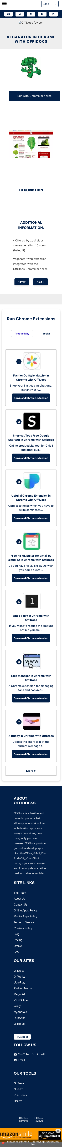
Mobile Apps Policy (25, 916)
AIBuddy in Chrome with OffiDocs (31, 736)
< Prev (21, 281)
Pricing (18, 940)
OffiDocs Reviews (23, 1119)
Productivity (22, 333)
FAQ (16, 951)
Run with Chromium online (34, 96)
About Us (19, 898)
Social (46, 333)
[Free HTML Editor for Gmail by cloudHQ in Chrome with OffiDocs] (32, 549)
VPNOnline (21, 1000)
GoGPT (18, 1089)
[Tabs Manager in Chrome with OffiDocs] (32, 669)
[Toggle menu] (4, 4)
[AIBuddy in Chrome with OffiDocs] (32, 729)
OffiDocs (19, 970)
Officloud (19, 1023)
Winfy (17, 1006)
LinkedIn (41, 1054)
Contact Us (20, 904)
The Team (20, 892)
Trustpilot (22, 1036)
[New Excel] (42, 14)
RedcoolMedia (23, 988)
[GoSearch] (20, 14)
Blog (16, 934)
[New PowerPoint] (53, 14)
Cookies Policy (23, 928)
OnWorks (19, 976)
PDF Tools (20, 1095)
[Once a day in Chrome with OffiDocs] (32, 609)
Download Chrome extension (31, 397)
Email (21, 1060)
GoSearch (20, 1083)
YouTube (23, 1054)
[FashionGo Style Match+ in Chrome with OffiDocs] (32, 368)
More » (31, 770)
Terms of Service (24, 922)
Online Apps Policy (25, 910)
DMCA (18, 945)
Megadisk (20, 994)
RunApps (19, 1017)
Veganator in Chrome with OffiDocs (31, 39)
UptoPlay (19, 982)
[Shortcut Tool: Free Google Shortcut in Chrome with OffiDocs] (32, 428)
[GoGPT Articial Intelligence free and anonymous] (8, 14)
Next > (40, 281)
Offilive (18, 1101)
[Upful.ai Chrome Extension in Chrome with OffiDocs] (32, 489)
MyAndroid (20, 1012)
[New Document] (31, 14)
